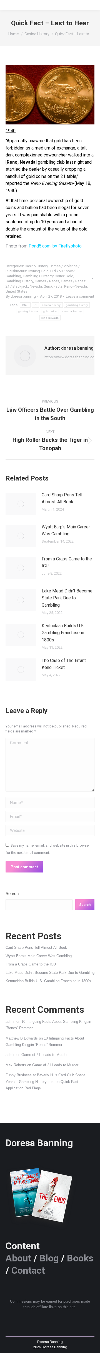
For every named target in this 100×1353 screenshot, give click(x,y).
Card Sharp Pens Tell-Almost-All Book (63, 498)
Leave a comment (80, 296)
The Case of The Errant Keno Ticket (64, 664)
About (18, 1258)
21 (35, 305)
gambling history (77, 305)
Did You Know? (62, 271)
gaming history (28, 311)
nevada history (72, 311)
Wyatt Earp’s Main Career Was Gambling (66, 530)
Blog (49, 1258)
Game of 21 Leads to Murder (44, 1055)
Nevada (36, 286)
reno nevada (50, 317)
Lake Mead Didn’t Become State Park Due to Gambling (67, 598)
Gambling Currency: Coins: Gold (48, 276)
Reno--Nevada (75, 286)
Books (80, 1258)
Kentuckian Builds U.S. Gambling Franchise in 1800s (63, 633)
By (21, 296)
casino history (51, 305)
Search (12, 893)
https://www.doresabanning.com (71, 357)
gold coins (50, 311)
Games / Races (47, 281)
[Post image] (21, 504)
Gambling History (19, 281)
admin (10, 1021)
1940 (25, 305)
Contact (28, 1270)
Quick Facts (53, 286)
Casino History (36, 266)
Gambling (13, 276)
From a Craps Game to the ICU (67, 562)
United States (16, 291)
